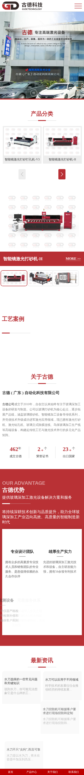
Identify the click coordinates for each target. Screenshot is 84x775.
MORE (73, 258)
